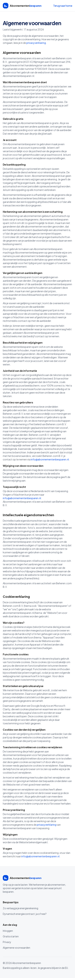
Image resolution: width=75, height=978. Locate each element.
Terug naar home (62, 5)
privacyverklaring (36, 42)
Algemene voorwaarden (16, 947)
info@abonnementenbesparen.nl (50, 459)
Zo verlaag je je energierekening (20, 908)
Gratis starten (11, 936)
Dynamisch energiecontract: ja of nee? (25, 913)
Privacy (7, 942)
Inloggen (8, 930)
